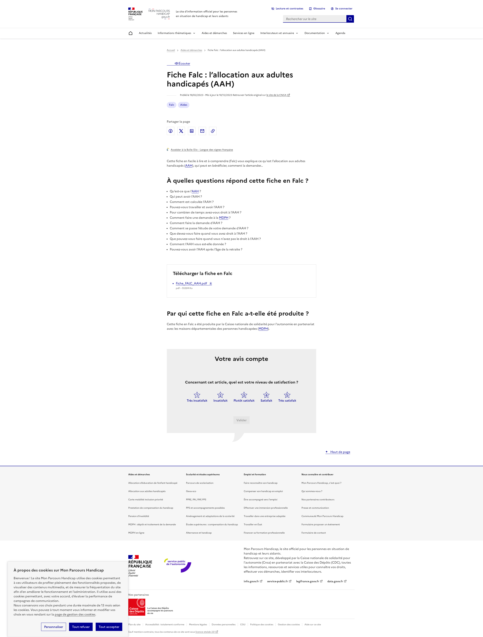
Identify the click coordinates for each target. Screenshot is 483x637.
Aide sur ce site (313, 624)
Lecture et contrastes (289, 9)
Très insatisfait (197, 400)
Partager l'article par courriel (202, 131)
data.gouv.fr (335, 581)
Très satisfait (287, 400)
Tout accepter (109, 627)
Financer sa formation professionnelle (264, 533)
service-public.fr (277, 581)
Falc (171, 105)
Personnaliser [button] (53, 627)
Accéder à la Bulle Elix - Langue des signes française (202, 150)
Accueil (171, 50)
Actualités (145, 33)
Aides (183, 105)
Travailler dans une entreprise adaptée (264, 516)
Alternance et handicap (199, 533)
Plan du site (134, 624)
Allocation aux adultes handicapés (146, 491)
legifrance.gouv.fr (307, 581)
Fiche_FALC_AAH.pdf (192, 283)
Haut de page (340, 452)
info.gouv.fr (251, 581)
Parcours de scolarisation (199, 483)
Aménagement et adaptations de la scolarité (210, 516)
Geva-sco (191, 491)
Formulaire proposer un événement (320, 524)
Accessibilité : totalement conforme (164, 624)
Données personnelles (223, 624)
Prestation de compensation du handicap (150, 508)
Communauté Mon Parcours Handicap (322, 516)
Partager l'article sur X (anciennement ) (181, 131)
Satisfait (266, 400)
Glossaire (319, 9)
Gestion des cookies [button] (289, 624)
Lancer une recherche (350, 19)
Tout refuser (81, 627)
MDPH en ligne (136, 533)
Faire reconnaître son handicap (261, 483)
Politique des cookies (261, 624)
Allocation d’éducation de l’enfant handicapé (152, 483)
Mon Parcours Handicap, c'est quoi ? (321, 483)
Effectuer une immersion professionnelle (266, 508)
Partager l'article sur (170, 131)
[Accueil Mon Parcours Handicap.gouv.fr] (159, 14)
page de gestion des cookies (75, 614)
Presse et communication (315, 508)
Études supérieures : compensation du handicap (212, 524)
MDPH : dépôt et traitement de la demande (152, 524)
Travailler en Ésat (253, 524)
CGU (242, 624)
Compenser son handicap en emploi (263, 491)
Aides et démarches (214, 33)
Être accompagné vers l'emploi (260, 499)
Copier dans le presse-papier (213, 131)
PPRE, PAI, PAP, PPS (196, 499)
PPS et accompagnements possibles (205, 508)
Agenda (340, 33)
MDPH (223, 217)
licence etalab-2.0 (205, 632)
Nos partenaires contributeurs (317, 499)
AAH (188, 165)
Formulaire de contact (313, 533)
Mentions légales (198, 624)
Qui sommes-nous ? (311, 491)
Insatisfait (220, 400)
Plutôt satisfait (244, 400)
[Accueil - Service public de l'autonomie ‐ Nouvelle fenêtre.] (178, 566)
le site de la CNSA (276, 95)
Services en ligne (243, 33)
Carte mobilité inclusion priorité (145, 499)
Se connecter (343, 9)
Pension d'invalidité (138, 516)
